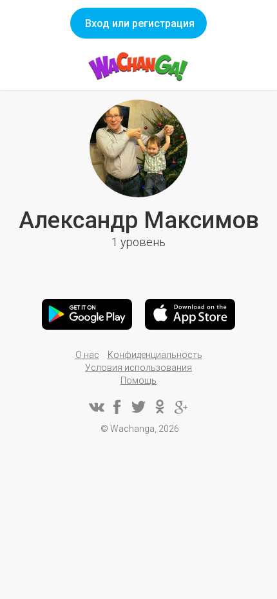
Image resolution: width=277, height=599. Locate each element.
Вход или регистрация (140, 23)
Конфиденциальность (155, 355)
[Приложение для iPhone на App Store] (190, 314)
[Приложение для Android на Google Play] (87, 314)
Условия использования (138, 367)
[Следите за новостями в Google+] (181, 406)
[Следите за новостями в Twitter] (138, 406)
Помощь (138, 380)
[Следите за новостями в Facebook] (117, 406)
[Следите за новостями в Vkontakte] (96, 406)
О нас (87, 355)
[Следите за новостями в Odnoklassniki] (159, 406)
